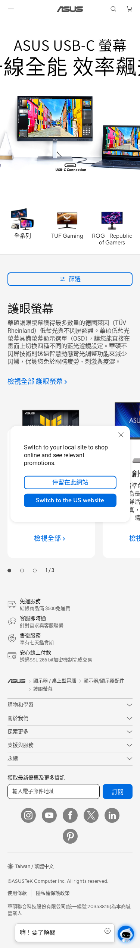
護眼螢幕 (43, 689)
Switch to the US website (70, 500)
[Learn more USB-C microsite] (70, 202)
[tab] (9, 570)
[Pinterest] (70, 836)
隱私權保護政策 (53, 893)
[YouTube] (49, 815)
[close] (121, 435)
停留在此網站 (70, 482)
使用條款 (17, 893)
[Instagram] (28, 815)
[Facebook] (70, 815)
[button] (10, 9)
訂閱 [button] (118, 792)
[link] (70, 9)
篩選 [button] (75, 278)
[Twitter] (91, 815)
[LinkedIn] (112, 815)
